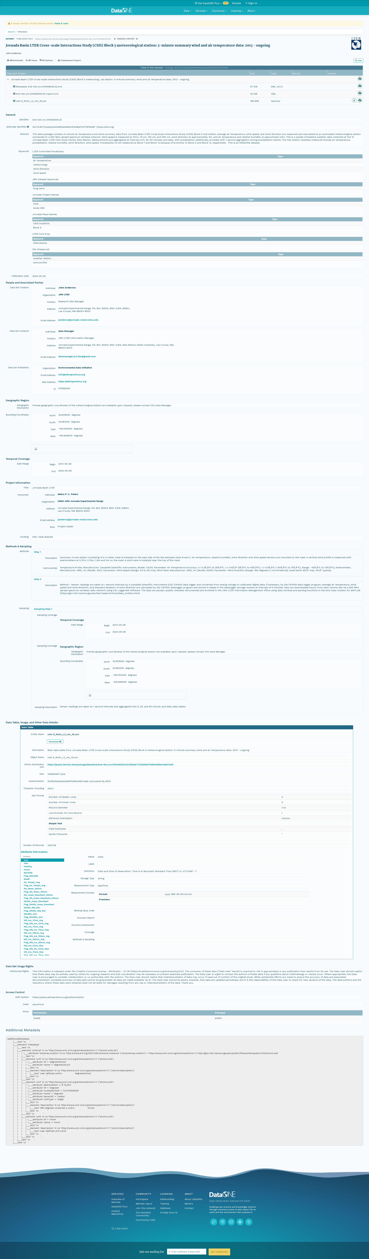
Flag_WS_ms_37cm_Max (36, 949)
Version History (126, 39)
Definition (89, 871)
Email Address (48, 320)
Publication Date (20, 276)
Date (26, 860)
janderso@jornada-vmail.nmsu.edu (78, 319)
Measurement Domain (82, 892)
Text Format (38, 795)
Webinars (165, 1208)
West (52, 436)
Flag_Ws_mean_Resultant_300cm (41, 898)
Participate (142, 1199)
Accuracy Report (85, 918)
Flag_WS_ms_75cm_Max (36, 955)
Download (54, 741)
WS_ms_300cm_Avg (34, 939)
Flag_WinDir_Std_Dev (35, 911)
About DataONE (194, 1199)
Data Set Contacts (19, 331)
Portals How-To (169, 1212)
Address (51, 309)
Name (91, 856)
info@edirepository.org (71, 374)
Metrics (189, 1203)
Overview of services (118, 1200)
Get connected (219, 1252)
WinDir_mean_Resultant (36, 901)
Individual (50, 288)
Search (11, 32)
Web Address (48, 382)
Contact (189, 1208)
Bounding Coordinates (17, 414)
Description (51, 558)
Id (54, 389)
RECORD (28, 873)
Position (51, 302)
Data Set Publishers (18, 367)
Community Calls (145, 1220)
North (52, 415)
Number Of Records (33, 845)
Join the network (145, 1208)
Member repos (144, 1203)
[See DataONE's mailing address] (248, 1222)
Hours (27, 869)
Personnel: (23, 495)
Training (164, 1203)
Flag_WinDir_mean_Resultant (39, 904)
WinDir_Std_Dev (32, 907)
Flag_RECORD (31, 876)
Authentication (36, 781)
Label (91, 864)
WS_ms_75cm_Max (34, 952)
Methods (24, 551)
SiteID (27, 879)
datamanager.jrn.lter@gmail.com (77, 356)
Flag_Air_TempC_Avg (34, 885)
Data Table (27, 727)
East (53, 429)
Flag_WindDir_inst (33, 917)
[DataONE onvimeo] (222, 1222)
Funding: (24, 537)
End (53, 471)
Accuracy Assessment (82, 925)
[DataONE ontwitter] (213, 1222)
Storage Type (87, 878)
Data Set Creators (19, 287)
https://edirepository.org (72, 381)
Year (26, 863)
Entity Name (37, 734)
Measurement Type (84, 885)
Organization (49, 295)
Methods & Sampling (83, 939)
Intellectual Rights (19, 971)
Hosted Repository (117, 1212)
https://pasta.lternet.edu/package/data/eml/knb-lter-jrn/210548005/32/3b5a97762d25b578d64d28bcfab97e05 (110, 764)
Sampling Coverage (47, 615)
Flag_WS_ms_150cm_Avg (36, 936)
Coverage (89, 932)
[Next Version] (136, 38)
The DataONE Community (143, 1214)
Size (41, 774)
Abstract (24, 134)
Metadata (22, 32)
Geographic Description (23, 406)
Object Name (37, 757)
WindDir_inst (30, 914)
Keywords (24, 151)
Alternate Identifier (16, 127)
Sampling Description (46, 707)
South (52, 422)
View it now (61, 23)
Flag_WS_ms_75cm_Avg (36, 930)
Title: (26, 487)
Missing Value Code (84, 910)
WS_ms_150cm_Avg (34, 933)
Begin (52, 464)
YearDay (28, 866)
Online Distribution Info (34, 765)
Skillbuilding (167, 1199)
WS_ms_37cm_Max (33, 945)
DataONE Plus (119, 1206)
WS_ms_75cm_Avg (33, 926)
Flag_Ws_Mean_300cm (35, 892)
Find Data (121, 1228)
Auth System (22, 997)
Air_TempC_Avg (32, 882)
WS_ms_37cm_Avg (33, 920)
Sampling (24, 608)
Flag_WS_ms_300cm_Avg (37, 942)
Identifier (24, 119)
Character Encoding (34, 788)
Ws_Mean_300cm (33, 888)
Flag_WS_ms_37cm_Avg (36, 923)
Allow (26, 1011)
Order (26, 1004)
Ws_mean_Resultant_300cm (38, 895)
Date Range (23, 463)
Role (52, 527)
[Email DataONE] (231, 1222)
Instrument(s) (50, 568)
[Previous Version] (114, 38)
